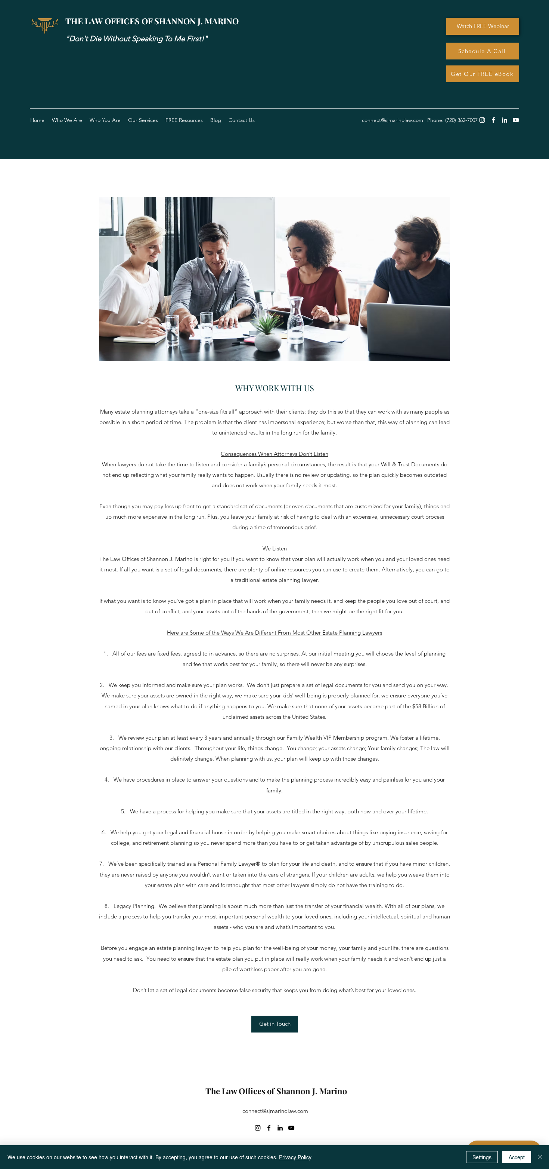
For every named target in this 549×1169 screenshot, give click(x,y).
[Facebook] (493, 120)
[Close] (540, 1157)
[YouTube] (515, 120)
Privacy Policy (295, 1157)
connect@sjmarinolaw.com (275, 1110)
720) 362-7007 (462, 120)
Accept (517, 1157)
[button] (184, 120)
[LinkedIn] (504, 120)
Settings (481, 1157)
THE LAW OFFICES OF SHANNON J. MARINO (152, 21)
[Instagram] (482, 120)
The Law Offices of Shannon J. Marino (276, 1090)
